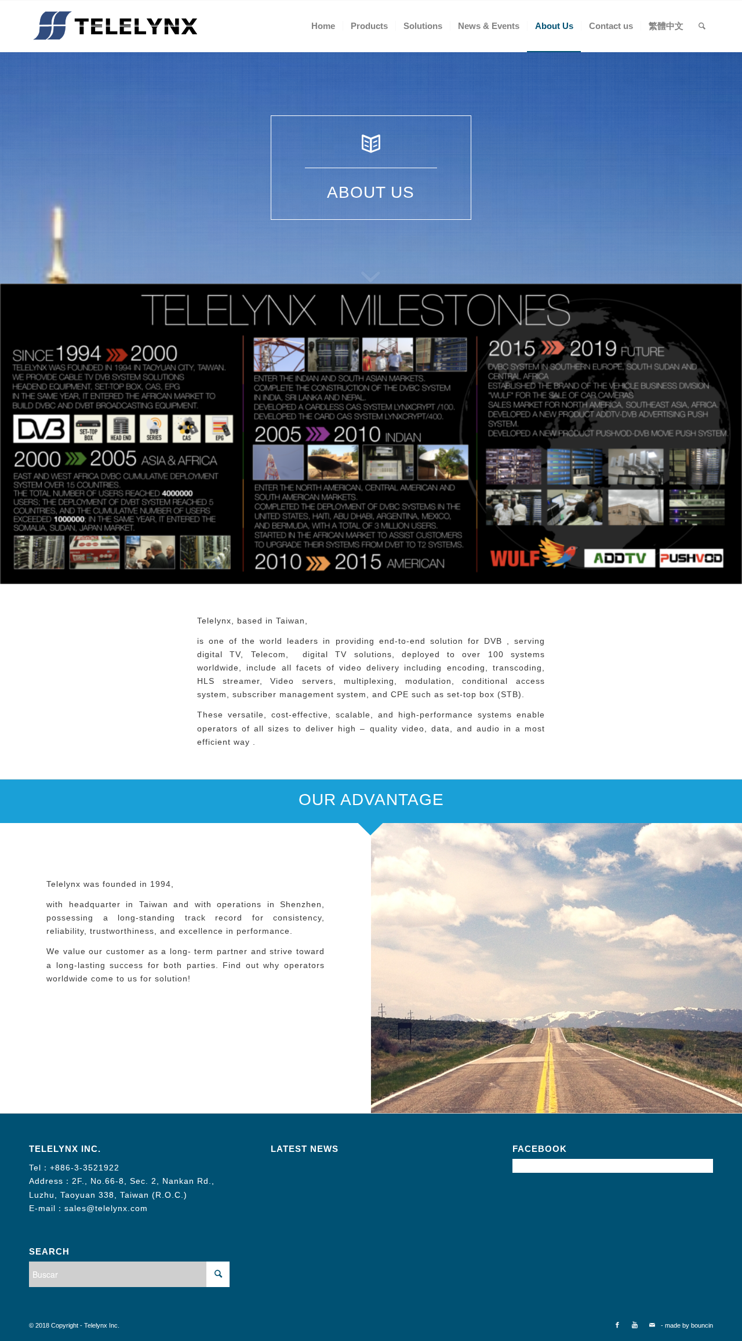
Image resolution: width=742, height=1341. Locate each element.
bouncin (702, 1325)
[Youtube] (634, 1324)
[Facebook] (617, 1324)
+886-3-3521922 (84, 1167)
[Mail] (652, 1324)
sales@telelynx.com (106, 1208)
